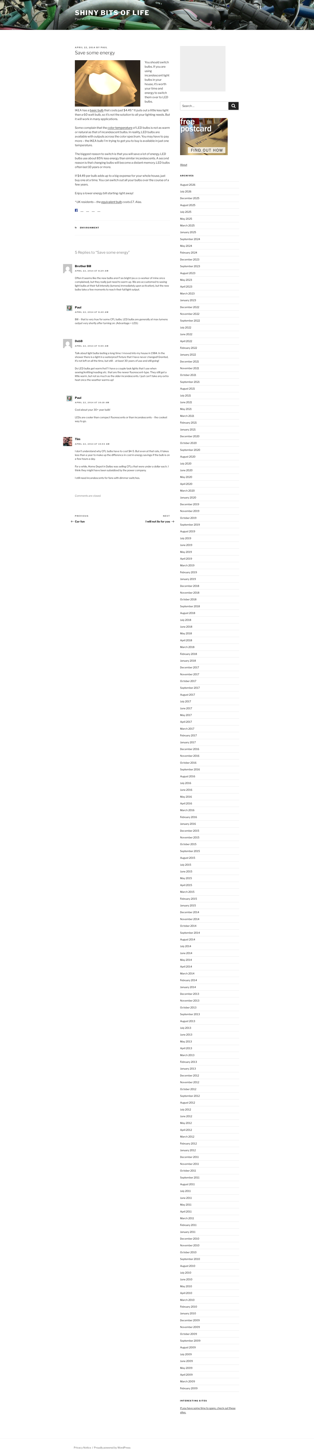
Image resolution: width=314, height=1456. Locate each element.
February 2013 (188, 1061)
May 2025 (186, 218)
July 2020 (186, 463)
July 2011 (185, 1190)
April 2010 (186, 1293)
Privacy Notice (82, 1447)
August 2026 (187, 184)
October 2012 (188, 1089)
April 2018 (186, 640)
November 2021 (189, 368)
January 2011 (188, 1231)
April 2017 (186, 721)
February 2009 (189, 1388)
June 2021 (186, 402)
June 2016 (186, 789)
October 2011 (188, 1170)
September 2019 (190, 524)
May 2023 (186, 279)
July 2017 (185, 701)
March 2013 (187, 1055)
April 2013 (186, 1048)
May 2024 (186, 245)
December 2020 (190, 436)
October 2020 (188, 442)
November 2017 (189, 674)
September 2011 (190, 1177)
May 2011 (186, 1204)
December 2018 (189, 585)
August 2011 (187, 1184)
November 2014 (189, 919)
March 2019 (187, 565)
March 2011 (187, 1218)
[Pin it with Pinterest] (87, 213)
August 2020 (188, 456)
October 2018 (188, 599)
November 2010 (190, 1245)
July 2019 (185, 538)
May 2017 (186, 715)
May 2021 (186, 408)
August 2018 (187, 613)
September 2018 (190, 606)
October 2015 (188, 844)
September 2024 (190, 239)
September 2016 (190, 769)
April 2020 (186, 483)
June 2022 (186, 334)
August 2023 (187, 273)
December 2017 (189, 667)
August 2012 (187, 1102)
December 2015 (189, 830)
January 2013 (188, 1068)
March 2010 (187, 1299)
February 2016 (188, 817)
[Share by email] (98, 213)
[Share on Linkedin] (93, 213)
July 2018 (185, 619)
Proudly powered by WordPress (112, 1447)
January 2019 (188, 579)
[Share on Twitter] (81, 213)
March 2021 (187, 415)
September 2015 (190, 851)
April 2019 (186, 558)
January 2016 (188, 823)
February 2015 (188, 898)
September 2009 (190, 1340)
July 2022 (185, 327)
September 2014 (190, 932)
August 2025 (187, 205)
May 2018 (186, 633)
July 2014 (185, 946)
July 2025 (185, 211)
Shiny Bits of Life (112, 13)
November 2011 (189, 1163)
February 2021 (188, 422)
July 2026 (185, 191)
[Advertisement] (203, 68)
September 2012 (190, 1095)
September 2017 (190, 687)
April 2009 (186, 1374)
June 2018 (186, 626)
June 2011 (186, 1197)
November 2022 (189, 313)
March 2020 (187, 490)
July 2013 (185, 1027)
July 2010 (185, 1272)
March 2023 (187, 293)
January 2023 (188, 300)
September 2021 (190, 381)
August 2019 (187, 531)
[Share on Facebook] (76, 210)
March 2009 (187, 1381)
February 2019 (188, 572)
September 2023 (190, 266)
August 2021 (187, 388)
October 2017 (188, 681)
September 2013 (190, 1014)
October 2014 (188, 925)
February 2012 (188, 1143)
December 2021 (189, 361)
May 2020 (186, 476)
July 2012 (185, 1109)
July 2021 (185, 395)
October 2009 (188, 1333)
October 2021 (188, 374)
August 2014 (187, 939)
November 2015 (189, 837)
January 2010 (188, 1313)
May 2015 (186, 878)
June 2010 (186, 1279)
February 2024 (188, 252)
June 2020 (186, 470)
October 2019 (188, 517)
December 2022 (189, 307)
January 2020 (188, 497)
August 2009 (188, 1347)
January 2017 (188, 742)
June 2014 (186, 953)
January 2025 (188, 232)
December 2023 (189, 259)
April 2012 (186, 1129)
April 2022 (186, 341)
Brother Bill (83, 269)
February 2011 (188, 1224)
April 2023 (186, 286)
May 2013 (186, 1041)
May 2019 (186, 551)
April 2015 (186, 885)
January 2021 (188, 429)
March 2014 (187, 973)
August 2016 (187, 776)
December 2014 (189, 912)
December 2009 (190, 1320)
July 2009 (186, 1354)
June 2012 (186, 1116)
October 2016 (188, 762)
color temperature (120, 127)
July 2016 (185, 783)
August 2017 (187, 694)
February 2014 (188, 980)
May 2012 (186, 1122)
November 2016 (189, 755)
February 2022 (188, 347)
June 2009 (186, 1361)
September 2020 (190, 449)
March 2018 (187, 647)
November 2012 (189, 1082)
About (183, 164)
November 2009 (190, 1327)
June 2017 (186, 708)
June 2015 (186, 871)
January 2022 (188, 354)
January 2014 (188, 987)
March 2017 (187, 728)
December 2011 (189, 1156)
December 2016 (189, 749)
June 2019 (186, 545)
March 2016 (187, 810)
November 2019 (189, 510)
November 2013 (189, 1000)
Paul (104, 47)
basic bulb (97, 110)
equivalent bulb (111, 202)
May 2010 (186, 1286)
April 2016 (186, 803)
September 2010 (190, 1258)
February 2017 (188, 735)
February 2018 (188, 653)
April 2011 (186, 1211)
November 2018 (189, 592)
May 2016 (186, 796)
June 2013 (186, 1034)
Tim (77, 442)
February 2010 (188, 1306)
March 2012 (187, 1136)
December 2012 (189, 1075)
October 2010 (188, 1252)
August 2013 (187, 1021)
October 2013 (188, 1007)
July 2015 (185, 864)
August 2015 (187, 857)
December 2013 (189, 993)
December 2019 (189, 504)
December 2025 (189, 198)
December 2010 (189, 1238)
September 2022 (190, 320)
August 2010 (187, 1265)
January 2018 (188, 660)
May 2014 (186, 959)
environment (90, 230)
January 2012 (188, 1150)
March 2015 (187, 891)
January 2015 (188, 905)
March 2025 (187, 225)
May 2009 (186, 1367)
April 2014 (186, 966)
